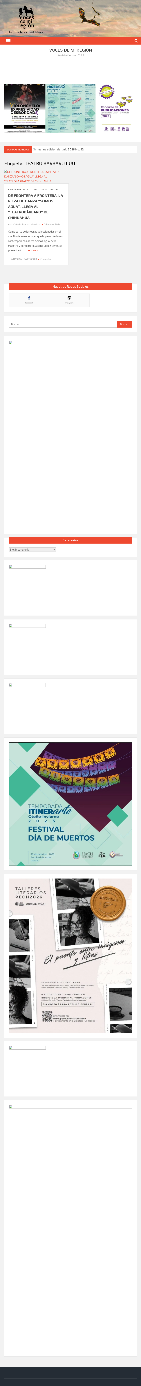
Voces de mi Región (70, 50)
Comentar (45, 259)
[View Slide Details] (70, 108)
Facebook (29, 303)
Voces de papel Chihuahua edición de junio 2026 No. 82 (48, 149)
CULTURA (32, 189)
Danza (43, 189)
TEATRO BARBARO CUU (22, 259)
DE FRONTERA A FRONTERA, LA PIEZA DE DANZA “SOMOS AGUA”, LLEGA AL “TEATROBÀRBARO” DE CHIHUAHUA (35, 206)
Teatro (54, 189)
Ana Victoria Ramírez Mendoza (24, 224)
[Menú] (8, 40)
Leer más (32, 250)
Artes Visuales (16, 189)
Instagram (69, 303)
